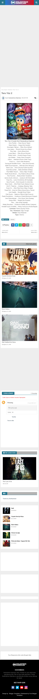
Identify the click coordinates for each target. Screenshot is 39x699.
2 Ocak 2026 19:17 (32, 403)
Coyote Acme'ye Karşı (8, 276)
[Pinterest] (24, 225)
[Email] (27, 225)
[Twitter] (16, 225)
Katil (12, 508)
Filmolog (10, 402)
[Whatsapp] (20, 225)
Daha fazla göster (31, 244)
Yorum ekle (10, 420)
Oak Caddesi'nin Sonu (9, 342)
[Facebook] (12, 225)
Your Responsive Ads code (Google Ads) (19, 655)
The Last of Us (7, 481)
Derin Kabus (6, 309)
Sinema (10, 89)
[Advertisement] (19, 26)
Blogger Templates (14, 693)
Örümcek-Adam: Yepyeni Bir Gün (20, 541)
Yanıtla (9, 412)
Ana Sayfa (4, 89)
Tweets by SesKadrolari (9, 498)
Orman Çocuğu (15, 533)
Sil (12, 412)
